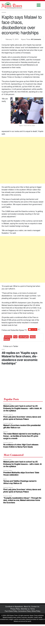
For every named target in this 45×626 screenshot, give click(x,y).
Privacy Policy (15, 609)
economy (8, 337)
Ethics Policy (36, 611)
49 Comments (36, 39)
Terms (32, 609)
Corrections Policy (24, 611)
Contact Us (35, 606)
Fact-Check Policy (11, 611)
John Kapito (23, 337)
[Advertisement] (22, 160)
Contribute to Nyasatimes (14, 606)
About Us (27, 606)
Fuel (15, 337)
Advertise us (25, 609)
